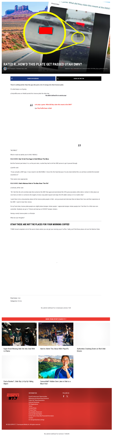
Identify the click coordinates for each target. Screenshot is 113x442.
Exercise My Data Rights (35, 414)
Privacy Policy (32, 410)
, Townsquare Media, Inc (23, 424)
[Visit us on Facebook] (64, 396)
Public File (31, 400)
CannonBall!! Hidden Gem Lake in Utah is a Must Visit (55, 382)
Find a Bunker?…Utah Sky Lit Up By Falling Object (18, 382)
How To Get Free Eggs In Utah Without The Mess (34, 159)
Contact (31, 417)
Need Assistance (39, 400)
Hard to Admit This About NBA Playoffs (54, 349)
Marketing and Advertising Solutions (39, 398)
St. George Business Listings (36, 419)
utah (19, 298)
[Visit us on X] (68, 396)
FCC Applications (33, 404)
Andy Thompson (11, 68)
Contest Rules (32, 408)
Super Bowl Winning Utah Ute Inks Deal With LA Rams (19, 350)
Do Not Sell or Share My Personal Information (41, 416)
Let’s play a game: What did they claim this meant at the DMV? (53, 104)
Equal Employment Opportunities (38, 396)
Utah (50, 108)
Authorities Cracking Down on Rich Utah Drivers (91, 350)
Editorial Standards (34, 402)
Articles (20, 301)
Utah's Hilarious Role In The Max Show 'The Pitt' (34, 183)
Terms (30, 406)
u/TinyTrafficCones (41, 108)
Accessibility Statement (35, 412)
